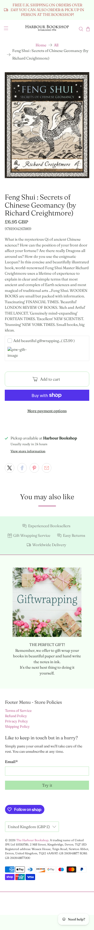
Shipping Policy (17, 726)
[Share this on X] (9, 468)
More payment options (47, 410)
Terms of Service (18, 710)
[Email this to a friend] (46, 468)
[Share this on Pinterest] (34, 468)
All (56, 45)
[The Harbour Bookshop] (47, 29)
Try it (47, 785)
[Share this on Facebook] (22, 468)
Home (41, 45)
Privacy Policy (16, 721)
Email (11, 761)
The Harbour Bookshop (32, 840)
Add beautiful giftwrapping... (44, 340)
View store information (28, 451)
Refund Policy (16, 716)
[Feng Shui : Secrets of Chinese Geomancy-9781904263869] (47, 125)
